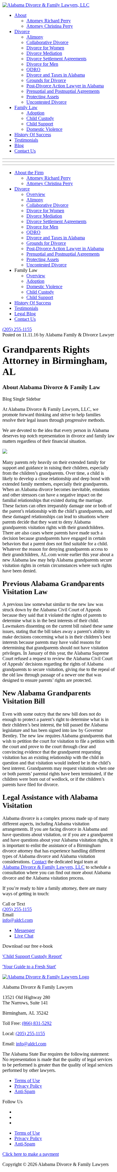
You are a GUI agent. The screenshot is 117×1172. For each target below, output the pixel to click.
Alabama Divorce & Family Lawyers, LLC (43, 867)
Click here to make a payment (30, 1154)
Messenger (24, 930)
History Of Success (32, 134)
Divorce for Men (42, 64)
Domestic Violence (44, 129)
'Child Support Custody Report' (32, 956)
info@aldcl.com (17, 920)
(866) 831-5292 (37, 1023)
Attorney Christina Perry (49, 26)
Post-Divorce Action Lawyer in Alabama (65, 85)
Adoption (35, 112)
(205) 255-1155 (17, 329)
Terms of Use (27, 1080)
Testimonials (26, 140)
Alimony (34, 36)
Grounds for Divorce (46, 80)
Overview (35, 194)
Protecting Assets (42, 96)
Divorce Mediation (44, 53)
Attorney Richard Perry (48, 20)
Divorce (22, 31)
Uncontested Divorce (46, 102)
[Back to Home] (45, 976)
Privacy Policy (28, 1086)
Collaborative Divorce (47, 42)
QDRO (33, 69)
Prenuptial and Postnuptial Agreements (63, 91)
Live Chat (23, 935)
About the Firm (29, 172)
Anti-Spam (24, 1091)
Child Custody (40, 118)
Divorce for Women (45, 47)
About (20, 15)
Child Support (39, 123)
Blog (19, 145)
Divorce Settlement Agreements (56, 58)
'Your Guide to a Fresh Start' (29, 966)
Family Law (26, 107)
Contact (39, 861)
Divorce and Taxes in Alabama (55, 74)
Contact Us (25, 150)
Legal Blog (25, 313)
